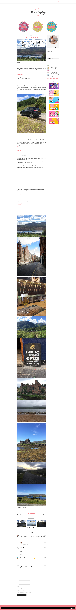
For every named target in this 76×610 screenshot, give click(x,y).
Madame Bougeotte (20, 205)
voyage (21, 509)
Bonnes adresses (51, 26)
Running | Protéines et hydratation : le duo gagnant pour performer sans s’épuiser (55, 75)
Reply (45, 535)
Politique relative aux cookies (42, 608)
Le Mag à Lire (22, 547)
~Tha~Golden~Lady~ (22, 557)
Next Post (43, 514)
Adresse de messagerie (18, 583)
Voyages (23, 26)
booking (17, 146)
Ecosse (31, 35)
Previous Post (19, 514)
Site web (18, 586)
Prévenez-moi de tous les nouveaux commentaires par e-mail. (25, 590)
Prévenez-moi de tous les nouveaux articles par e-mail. (25, 592)
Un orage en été (20, 203)
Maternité (52, 122)
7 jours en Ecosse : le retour (30, 527)
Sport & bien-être (37, 26)
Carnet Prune (19, 204)
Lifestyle (51, 94)
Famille (51, 87)
